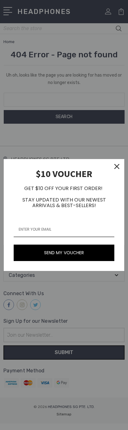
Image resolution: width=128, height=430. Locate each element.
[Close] (116, 166)
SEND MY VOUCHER (64, 253)
